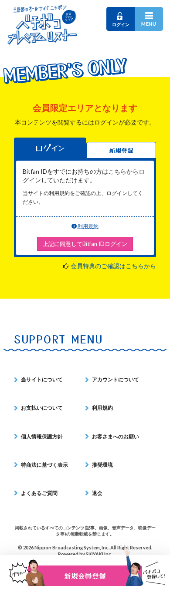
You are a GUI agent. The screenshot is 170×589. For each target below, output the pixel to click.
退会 (97, 493)
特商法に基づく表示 (44, 464)
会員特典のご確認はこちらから (113, 265)
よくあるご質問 (39, 493)
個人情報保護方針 (42, 436)
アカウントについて (115, 379)
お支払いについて (42, 407)
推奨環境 (102, 464)
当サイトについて (42, 379)
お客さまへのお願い (115, 436)
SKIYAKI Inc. (99, 554)
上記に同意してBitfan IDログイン (85, 243)
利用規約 (88, 226)
